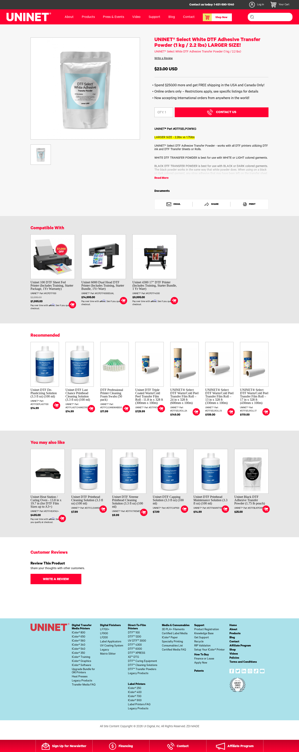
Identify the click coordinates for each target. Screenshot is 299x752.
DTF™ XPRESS (136, 653)
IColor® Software (81, 665)
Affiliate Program (240, 645)
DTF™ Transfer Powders (142, 669)
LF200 (104, 637)
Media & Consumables (176, 625)
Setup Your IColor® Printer (209, 650)
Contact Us (226, 112)
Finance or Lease (204, 658)
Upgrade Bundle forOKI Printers (83, 671)
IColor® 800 (78, 632)
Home (233, 625)
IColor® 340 (78, 645)
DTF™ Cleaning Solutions (142, 665)
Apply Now (200, 663)
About (69, 17)
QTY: (160, 113)
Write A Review (56, 579)
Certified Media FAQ (174, 650)
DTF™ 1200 (134, 636)
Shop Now (221, 17)
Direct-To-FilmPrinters (137, 627)
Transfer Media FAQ (83, 685)
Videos (233, 654)
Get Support (201, 637)
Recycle (199, 641)
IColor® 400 (135, 692)
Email (177, 204)
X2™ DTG (133, 657)
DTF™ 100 (134, 632)
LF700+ (104, 629)
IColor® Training (81, 657)
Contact (189, 17)
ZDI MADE (192, 726)
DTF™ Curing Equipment (142, 661)
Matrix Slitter (108, 654)
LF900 (104, 633)
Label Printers (136, 684)
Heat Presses (79, 676)
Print (251, 204)
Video (136, 17)
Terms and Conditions (243, 662)
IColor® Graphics (81, 661)
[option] (85, 88)
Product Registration (206, 629)
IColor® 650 (78, 636)
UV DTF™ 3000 (137, 641)
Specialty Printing (172, 641)
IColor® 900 (135, 700)
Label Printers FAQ (139, 704)
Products (235, 633)
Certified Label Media (175, 633)
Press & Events (113, 17)
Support (154, 17)
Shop (232, 650)
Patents (199, 671)
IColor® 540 (78, 649)
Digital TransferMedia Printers (82, 627)
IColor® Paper (170, 637)
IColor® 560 (78, 641)
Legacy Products (82, 680)
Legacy (104, 650)
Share (215, 204)
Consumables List (172, 645)
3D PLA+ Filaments (173, 629)
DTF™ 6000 (135, 649)
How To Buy (201, 654)
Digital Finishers (110, 625)
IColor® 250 (134, 688)
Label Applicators (110, 641)
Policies (234, 658)
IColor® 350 (78, 653)
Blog (171, 17)
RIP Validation (202, 645)
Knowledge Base (204, 633)
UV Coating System (111, 645)
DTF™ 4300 (135, 645)
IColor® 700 (134, 696)
